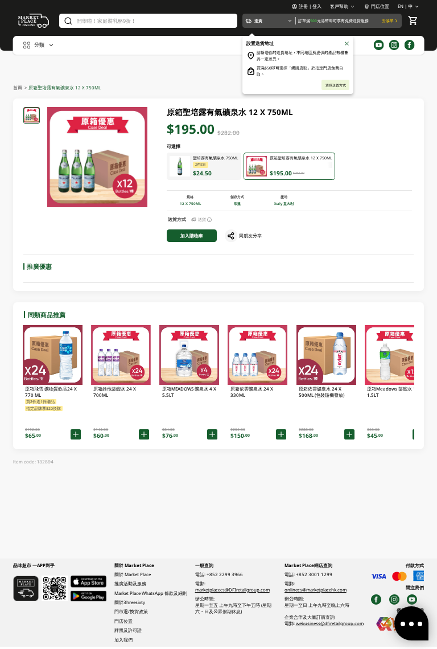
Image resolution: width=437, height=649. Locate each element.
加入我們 (123, 640)
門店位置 (380, 6)
